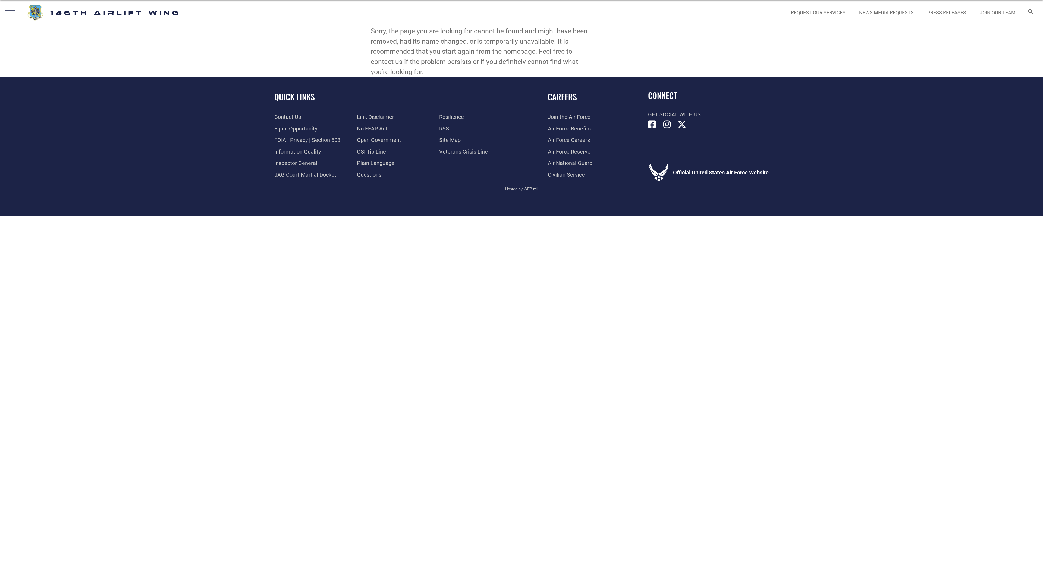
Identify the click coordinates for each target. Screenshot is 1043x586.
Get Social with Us (674, 114)
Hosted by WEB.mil (521, 189)
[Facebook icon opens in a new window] (652, 124)
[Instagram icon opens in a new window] (667, 124)
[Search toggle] (1030, 13)
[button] (9, 13)
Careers (562, 97)
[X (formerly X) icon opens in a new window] (682, 124)
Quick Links (294, 97)
